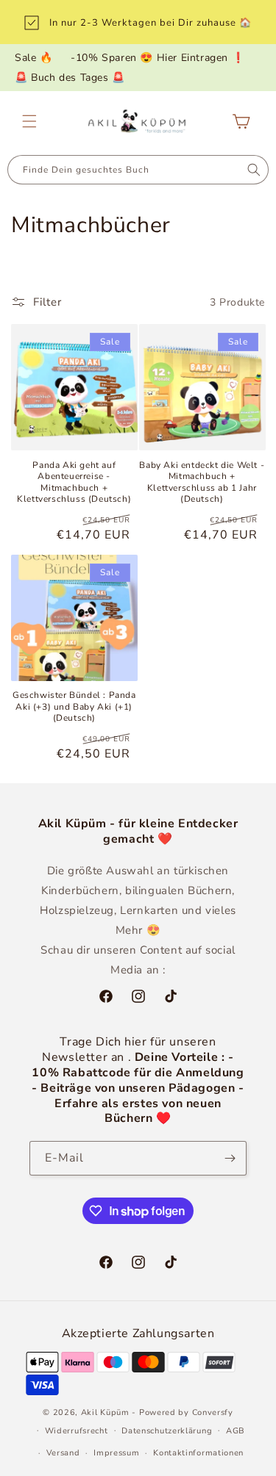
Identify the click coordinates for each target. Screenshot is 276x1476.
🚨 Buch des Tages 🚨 (70, 77)
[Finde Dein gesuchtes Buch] (253, 169)
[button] (29, 121)
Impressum (116, 1452)
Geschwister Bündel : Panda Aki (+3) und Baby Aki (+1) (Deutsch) (74, 707)
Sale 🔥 (34, 58)
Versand (63, 1452)
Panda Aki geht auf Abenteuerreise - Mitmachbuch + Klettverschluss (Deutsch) (74, 482)
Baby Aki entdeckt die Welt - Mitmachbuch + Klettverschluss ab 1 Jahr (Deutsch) (201, 482)
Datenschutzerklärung (166, 1430)
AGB (235, 1430)
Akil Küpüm (105, 1412)
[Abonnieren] (229, 1158)
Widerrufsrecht (76, 1430)
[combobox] (123, 170)
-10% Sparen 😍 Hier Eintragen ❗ (157, 58)
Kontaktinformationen (198, 1452)
